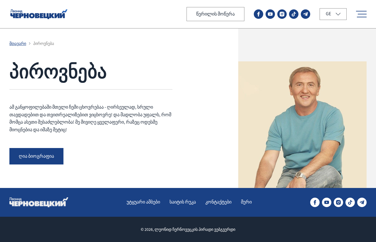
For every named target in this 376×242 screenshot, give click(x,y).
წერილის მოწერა (215, 14)
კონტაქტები (218, 202)
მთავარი (17, 43)
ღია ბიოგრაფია (36, 156)
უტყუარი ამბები (143, 202)
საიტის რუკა (182, 202)
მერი (246, 202)
